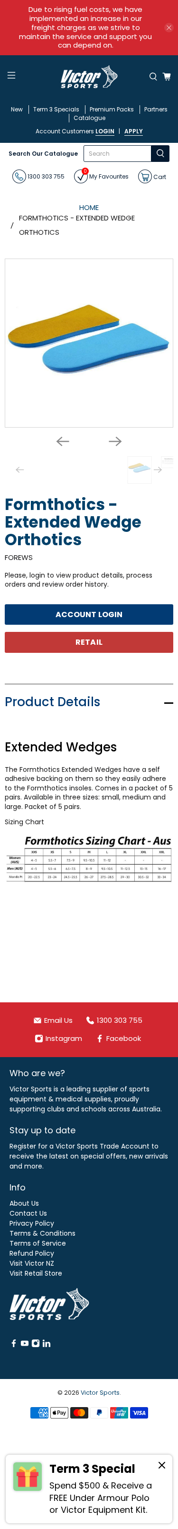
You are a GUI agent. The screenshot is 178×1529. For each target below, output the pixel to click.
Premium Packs (112, 109)
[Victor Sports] (89, 77)
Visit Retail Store (35, 1273)
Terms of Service (37, 1243)
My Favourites (106, 175)
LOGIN (104, 131)
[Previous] (63, 441)
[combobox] (117, 153)
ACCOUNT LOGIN (89, 614)
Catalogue (89, 118)
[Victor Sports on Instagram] (35, 1345)
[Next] (115, 441)
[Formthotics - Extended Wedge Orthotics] (89, 343)
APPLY (133, 131)
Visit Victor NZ (31, 1263)
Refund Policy (31, 1253)
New (17, 109)
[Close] (161, 1467)
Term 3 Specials (56, 109)
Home (89, 207)
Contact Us (28, 1213)
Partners (156, 109)
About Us (24, 1203)
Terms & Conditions (42, 1233)
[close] (169, 27)
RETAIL (89, 642)
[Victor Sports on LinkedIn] (46, 1345)
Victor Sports (100, 1393)
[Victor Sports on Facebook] (13, 1345)
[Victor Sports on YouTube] (24, 1345)
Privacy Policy (31, 1223)
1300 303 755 (45, 176)
